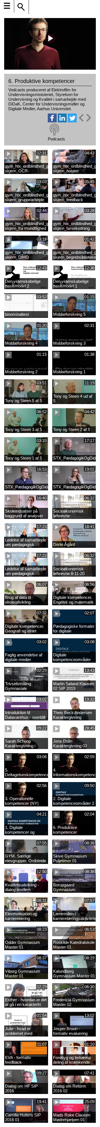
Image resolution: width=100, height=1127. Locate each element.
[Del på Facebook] (52, 121)
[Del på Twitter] (72, 121)
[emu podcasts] (54, 130)
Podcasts (56, 139)
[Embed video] (85, 117)
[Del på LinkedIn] (62, 121)
